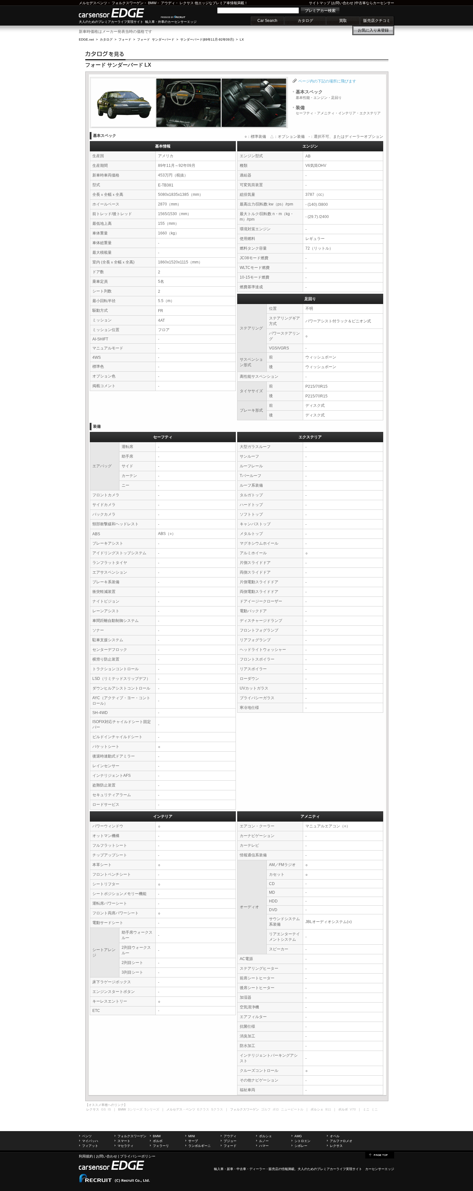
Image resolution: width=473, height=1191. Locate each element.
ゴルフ (266, 1109)
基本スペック (319, 94)
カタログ (305, 20)
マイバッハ (90, 1141)
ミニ (374, 1109)
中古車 (241, 1169)
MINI (191, 1136)
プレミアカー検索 (320, 10)
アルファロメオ (341, 1141)
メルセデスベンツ (93, 3)
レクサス (187, 3)
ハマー (264, 1146)
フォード (124, 39)
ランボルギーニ (199, 1146)
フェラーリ (161, 1146)
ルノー (264, 1141)
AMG (298, 1136)
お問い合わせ (342, 3)
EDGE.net (86, 39)
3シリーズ (135, 1109)
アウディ (168, 3)
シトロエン (302, 1141)
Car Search (267, 20)
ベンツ (87, 1136)
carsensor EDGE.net (118, 12)
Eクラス (203, 1109)
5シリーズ (151, 1109)
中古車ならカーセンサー (374, 3)
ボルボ (157, 1141)
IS (109, 1109)
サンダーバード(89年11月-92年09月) (207, 39)
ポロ (276, 1109)
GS (103, 1109)
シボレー (300, 1146)
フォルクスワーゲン (128, 3)
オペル (334, 1136)
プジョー (230, 1141)
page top (379, 1154)
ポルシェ (265, 1136)
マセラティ (125, 1146)
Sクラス (217, 1109)
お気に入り (373, 30)
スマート (123, 1141)
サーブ (193, 1141)
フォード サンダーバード (155, 39)
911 (328, 1109)
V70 (353, 1109)
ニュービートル (292, 1109)
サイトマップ (319, 3)
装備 (338, 110)
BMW (152, 3)
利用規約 (86, 1156)
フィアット (90, 1146)
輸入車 (219, 1169)
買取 (343, 20)
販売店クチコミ (376, 20)
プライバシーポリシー (137, 1156)
